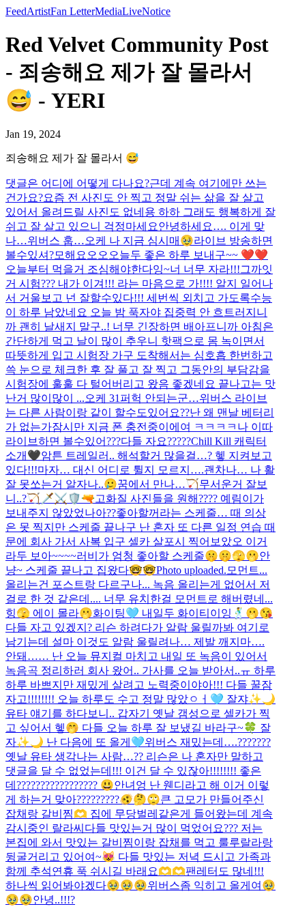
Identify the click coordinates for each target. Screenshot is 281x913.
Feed (16, 11)
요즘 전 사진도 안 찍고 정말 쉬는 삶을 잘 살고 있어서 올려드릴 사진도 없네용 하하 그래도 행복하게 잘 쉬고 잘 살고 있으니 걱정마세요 (140, 212)
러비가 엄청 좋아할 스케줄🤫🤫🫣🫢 (167, 556)
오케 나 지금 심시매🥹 (139, 240)
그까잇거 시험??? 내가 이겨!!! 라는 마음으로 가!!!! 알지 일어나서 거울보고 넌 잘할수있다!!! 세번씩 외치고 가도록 (139, 283)
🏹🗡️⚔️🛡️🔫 (61, 498)
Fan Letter (72, 11)
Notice (156, 11)
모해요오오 (81, 255)
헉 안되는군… (165, 398)
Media (108, 11)
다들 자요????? (156, 441)
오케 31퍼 (108, 398)
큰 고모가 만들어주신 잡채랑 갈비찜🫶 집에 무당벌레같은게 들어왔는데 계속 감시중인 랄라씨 (139, 814)
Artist (38, 11)
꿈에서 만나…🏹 (158, 484)
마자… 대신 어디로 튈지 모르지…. (121, 470)
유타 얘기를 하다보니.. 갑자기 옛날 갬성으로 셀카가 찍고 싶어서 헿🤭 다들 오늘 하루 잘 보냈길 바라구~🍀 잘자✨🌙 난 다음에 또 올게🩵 (138, 728)
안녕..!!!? (54, 899)
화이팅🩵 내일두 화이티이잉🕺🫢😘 (183, 613)
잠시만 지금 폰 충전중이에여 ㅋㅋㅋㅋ (144, 427)
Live (132, 11)
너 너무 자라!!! (205, 269)
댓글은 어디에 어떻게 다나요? (77, 183)
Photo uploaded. (191, 570)
